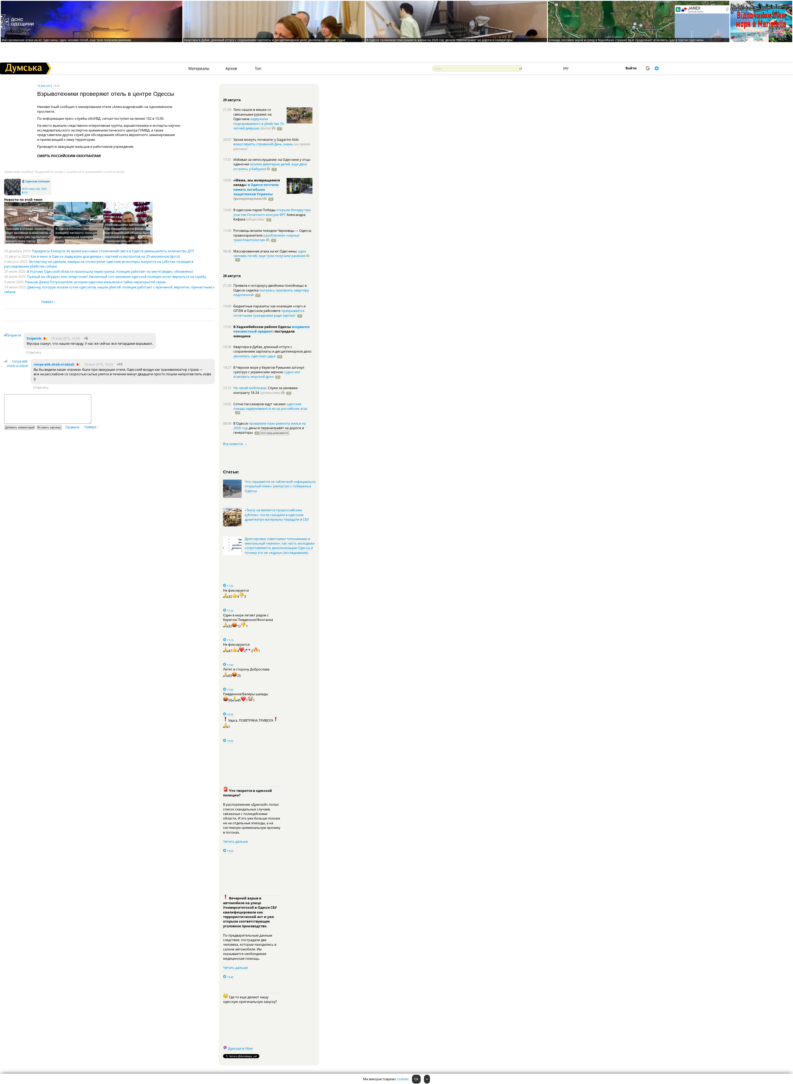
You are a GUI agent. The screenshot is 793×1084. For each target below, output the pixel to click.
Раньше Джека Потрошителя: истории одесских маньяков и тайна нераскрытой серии (95, 282)
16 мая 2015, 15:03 (98, 364)
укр (566, 68)
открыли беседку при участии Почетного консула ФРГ (272, 212)
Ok (416, 1079)
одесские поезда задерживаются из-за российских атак (270, 406)
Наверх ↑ (48, 301)
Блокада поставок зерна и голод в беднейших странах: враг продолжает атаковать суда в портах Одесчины (626, 40)
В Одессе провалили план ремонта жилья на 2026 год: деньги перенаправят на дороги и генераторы (439, 40)
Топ (258, 68)
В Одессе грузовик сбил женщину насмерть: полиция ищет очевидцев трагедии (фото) (76, 235)
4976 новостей (31, 189)
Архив (231, 68)
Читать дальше (235, 841)
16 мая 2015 (44, 86)
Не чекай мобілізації (249, 388)
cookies (403, 1079)
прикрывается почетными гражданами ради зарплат (268, 312)
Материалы (198, 68)
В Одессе (241, 423)
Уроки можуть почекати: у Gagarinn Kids (266, 139)
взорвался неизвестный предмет (271, 329)
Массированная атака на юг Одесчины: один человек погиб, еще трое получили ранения (66, 40)
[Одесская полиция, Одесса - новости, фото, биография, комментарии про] (12, 194)
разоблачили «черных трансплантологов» (266, 237)
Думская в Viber (240, 1048)
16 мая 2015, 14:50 (65, 338)
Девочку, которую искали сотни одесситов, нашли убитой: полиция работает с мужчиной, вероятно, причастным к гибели (109, 289)
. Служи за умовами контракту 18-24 (265, 390)
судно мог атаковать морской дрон (266, 374)
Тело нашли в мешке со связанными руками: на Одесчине (252, 114)
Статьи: (231, 472)
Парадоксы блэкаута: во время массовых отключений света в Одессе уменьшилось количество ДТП (113, 251)
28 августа (232, 276)
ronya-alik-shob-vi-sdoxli (54, 364)
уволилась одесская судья (254, 356)
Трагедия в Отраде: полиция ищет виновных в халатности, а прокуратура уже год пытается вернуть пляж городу (28, 235)
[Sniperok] (12, 335)
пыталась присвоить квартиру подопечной (271, 292)
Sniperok (34, 338)
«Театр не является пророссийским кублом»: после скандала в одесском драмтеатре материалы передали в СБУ (277, 515)
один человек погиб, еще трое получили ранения (269, 253)
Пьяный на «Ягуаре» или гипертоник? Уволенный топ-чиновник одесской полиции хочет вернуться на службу (116, 276)
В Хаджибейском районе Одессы (262, 327)
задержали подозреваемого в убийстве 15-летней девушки (259, 123)
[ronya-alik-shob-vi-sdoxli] (16, 366)
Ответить (34, 352)
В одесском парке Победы (254, 210)
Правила (72, 427)
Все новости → (235, 444)
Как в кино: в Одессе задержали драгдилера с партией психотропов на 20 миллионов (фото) (105, 256)
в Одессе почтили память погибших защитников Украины (256, 189)
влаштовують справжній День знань (263, 144)
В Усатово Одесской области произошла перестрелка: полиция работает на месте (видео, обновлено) (110, 271)
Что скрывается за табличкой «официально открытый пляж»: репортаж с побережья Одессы (280, 486)
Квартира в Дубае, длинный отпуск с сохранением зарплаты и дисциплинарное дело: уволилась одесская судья (264, 40)
